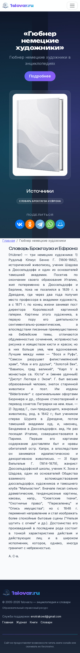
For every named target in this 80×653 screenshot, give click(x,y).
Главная (7, 622)
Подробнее (40, 76)
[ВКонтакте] (19, 224)
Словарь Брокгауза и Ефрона (40, 201)
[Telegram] (40, 224)
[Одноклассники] (30, 224)
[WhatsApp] (50, 224)
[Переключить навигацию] (72, 6)
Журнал (21, 622)
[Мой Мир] (60, 224)
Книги (33, 622)
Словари (46, 622)
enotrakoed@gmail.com (46, 616)
